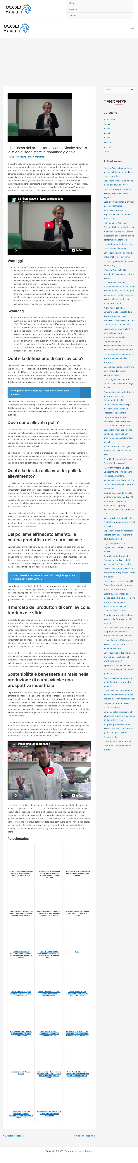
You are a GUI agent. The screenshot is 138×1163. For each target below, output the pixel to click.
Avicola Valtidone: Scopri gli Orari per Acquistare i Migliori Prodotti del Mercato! (119, 484)
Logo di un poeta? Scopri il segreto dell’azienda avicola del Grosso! (118, 547)
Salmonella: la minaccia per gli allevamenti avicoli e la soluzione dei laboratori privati (119, 716)
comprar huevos (84, 1151)
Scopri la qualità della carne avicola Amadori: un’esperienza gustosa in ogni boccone (118, 728)
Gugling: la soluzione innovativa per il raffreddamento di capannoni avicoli (119, 371)
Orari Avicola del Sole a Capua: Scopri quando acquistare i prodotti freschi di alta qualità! (118, 631)
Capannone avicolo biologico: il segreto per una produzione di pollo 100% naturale (118, 534)
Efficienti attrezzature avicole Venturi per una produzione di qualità (118, 745)
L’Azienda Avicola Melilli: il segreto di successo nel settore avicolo (119, 274)
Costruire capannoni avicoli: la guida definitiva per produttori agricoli (118, 682)
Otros (106, 151)
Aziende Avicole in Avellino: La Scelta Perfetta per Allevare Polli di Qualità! (119, 522)
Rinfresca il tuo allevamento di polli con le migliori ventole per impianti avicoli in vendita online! (119, 694)
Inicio (71, 3)
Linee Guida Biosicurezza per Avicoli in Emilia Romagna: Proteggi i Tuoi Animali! (118, 408)
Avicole (12, 156)
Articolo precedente (14, 1135)
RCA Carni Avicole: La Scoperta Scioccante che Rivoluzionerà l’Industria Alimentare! (118, 471)
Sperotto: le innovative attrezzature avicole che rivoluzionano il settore (115, 606)
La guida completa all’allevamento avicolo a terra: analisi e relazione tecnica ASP (118, 345)
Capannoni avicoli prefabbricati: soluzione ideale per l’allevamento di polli (119, 396)
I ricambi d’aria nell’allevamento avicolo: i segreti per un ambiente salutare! (118, 644)
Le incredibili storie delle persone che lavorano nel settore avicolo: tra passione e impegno (119, 286)
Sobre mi (73, 9)
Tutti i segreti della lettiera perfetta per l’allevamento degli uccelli (118, 383)
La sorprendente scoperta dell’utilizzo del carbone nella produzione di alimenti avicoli (118, 421)
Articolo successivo (84, 1135)
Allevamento (109, 119)
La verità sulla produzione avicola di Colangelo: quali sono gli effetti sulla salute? (119, 657)
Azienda (107, 142)
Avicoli (107, 133)
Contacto (73, 15)
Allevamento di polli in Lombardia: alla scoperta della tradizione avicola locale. (118, 312)
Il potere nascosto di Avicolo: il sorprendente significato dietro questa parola (118, 669)
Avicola (107, 124)
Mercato (107, 147)
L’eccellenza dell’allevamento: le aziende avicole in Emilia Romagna (119, 358)
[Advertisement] (69, 58)
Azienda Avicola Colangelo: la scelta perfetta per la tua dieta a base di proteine (119, 172)
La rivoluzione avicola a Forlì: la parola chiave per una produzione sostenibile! (118, 333)
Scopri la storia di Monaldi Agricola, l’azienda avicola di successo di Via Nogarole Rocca (119, 560)
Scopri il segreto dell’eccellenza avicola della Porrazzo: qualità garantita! (119, 619)
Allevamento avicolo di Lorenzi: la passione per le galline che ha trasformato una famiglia (119, 235)
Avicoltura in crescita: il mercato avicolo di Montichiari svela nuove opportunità (119, 299)
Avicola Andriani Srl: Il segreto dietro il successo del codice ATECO (118, 450)
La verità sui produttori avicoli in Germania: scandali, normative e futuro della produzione (119, 585)
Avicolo (107, 137)
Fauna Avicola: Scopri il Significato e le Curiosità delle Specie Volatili (118, 214)
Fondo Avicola (110, 737)
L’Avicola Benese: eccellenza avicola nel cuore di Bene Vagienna (117, 193)
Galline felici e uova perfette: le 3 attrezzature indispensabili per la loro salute (119, 572)
